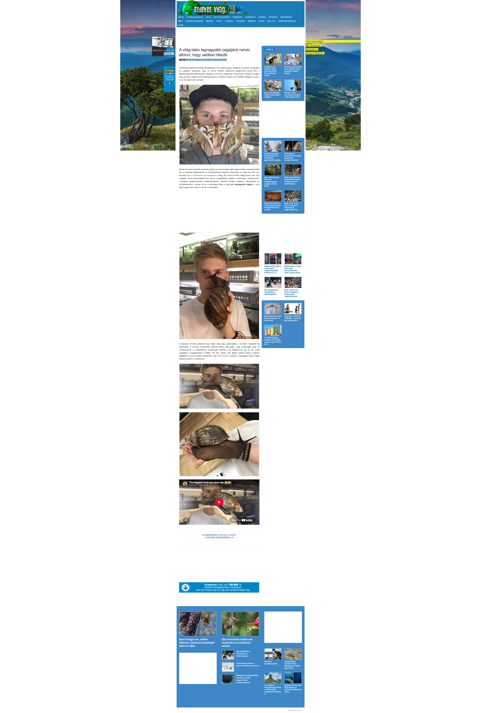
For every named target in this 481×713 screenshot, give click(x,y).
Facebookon (198, 175)
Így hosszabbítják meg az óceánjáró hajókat (272, 95)
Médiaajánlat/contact (295, 710)
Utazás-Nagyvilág (195, 17)
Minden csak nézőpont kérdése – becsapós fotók (292, 95)
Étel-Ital (271, 21)
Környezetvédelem (287, 21)
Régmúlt (210, 21)
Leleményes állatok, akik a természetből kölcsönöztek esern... (270, 71)
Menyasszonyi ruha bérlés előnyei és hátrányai (272, 318)
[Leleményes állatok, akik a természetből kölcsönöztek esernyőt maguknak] (273, 59)
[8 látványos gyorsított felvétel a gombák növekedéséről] (293, 146)
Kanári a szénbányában (270, 663)
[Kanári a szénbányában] (273, 654)
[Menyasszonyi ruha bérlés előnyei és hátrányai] (273, 308)
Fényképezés (286, 17)
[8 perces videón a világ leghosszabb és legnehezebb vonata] (273, 196)
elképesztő (196, 60)
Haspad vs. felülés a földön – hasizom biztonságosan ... (292, 318)
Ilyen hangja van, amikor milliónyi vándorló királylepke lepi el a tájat (197, 642)
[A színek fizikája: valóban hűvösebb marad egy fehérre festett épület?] (273, 330)
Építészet (273, 17)
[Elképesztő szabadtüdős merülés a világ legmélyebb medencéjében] (228, 679)
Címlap (181, 17)
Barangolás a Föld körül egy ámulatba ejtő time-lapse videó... (292, 269)
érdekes (204, 60)
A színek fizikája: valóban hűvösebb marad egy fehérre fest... (273, 341)
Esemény (252, 21)
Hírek (180, 21)
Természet (237, 17)
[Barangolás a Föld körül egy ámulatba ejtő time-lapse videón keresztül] (293, 259)
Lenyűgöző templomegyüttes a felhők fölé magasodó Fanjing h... (272, 689)
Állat (208, 17)
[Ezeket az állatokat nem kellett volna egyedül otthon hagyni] (293, 59)
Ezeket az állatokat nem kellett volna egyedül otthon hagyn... (293, 70)
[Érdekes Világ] (241, 7)
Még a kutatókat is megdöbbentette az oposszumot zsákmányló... (292, 180)
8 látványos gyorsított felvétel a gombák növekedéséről (292, 157)
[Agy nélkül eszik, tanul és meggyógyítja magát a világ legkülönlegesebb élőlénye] (273, 170)
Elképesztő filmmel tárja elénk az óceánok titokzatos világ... (293, 688)
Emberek (262, 17)
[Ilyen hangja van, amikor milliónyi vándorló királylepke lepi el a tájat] (198, 624)
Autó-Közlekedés (222, 17)
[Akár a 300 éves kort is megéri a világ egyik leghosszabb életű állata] (293, 196)
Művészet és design (194, 21)
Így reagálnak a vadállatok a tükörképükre (271, 292)
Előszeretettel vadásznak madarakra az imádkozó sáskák (237, 642)
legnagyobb (213, 60)
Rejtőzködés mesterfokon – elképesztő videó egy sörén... (292, 665)
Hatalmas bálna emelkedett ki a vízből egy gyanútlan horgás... (273, 157)
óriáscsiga (222, 60)
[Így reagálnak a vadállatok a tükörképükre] (273, 282)
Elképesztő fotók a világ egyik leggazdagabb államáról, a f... (272, 269)
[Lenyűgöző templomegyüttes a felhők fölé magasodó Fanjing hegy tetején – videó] (273, 678)
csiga (188, 60)
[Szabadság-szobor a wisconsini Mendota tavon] (228, 667)
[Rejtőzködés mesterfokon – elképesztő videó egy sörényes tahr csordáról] (293, 654)
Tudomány (240, 21)
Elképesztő (250, 17)
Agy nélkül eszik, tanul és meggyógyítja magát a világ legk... (271, 181)
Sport (219, 21)
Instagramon (211, 175)
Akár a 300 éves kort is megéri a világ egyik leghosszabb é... (291, 206)
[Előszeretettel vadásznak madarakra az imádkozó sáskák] (240, 624)
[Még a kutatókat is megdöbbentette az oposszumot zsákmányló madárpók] (293, 170)
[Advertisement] (240, 35)
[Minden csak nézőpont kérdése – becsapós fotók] (293, 85)
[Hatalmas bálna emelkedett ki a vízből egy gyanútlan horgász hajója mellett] (273, 146)
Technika (229, 21)
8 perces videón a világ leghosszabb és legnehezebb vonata (272, 206)
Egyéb (180, 25)
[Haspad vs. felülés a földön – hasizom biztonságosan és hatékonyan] (293, 308)
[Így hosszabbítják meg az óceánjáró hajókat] (273, 85)
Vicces (261, 21)
